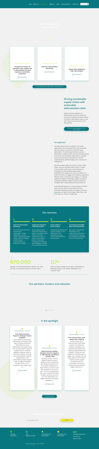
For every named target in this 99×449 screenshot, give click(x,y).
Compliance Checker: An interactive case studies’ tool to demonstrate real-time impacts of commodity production (22, 70)
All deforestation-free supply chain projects (49, 86)
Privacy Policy (76, 436)
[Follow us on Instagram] (76, 432)
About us (35, 4)
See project (23, 77)
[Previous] (8, 300)
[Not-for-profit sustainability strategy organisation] (18, 4)
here (75, 194)
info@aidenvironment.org (79, 434)
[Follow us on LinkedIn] (74, 432)
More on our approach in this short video (76, 129)
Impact (58, 4)
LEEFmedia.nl (32, 445)
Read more (24, 370)
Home (30, 4)
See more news (49, 396)
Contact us (76, 4)
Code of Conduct (77, 438)
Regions (51, 4)
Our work (43, 4)
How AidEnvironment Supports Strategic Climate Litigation (22, 335)
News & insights (65, 4)
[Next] (91, 300)
